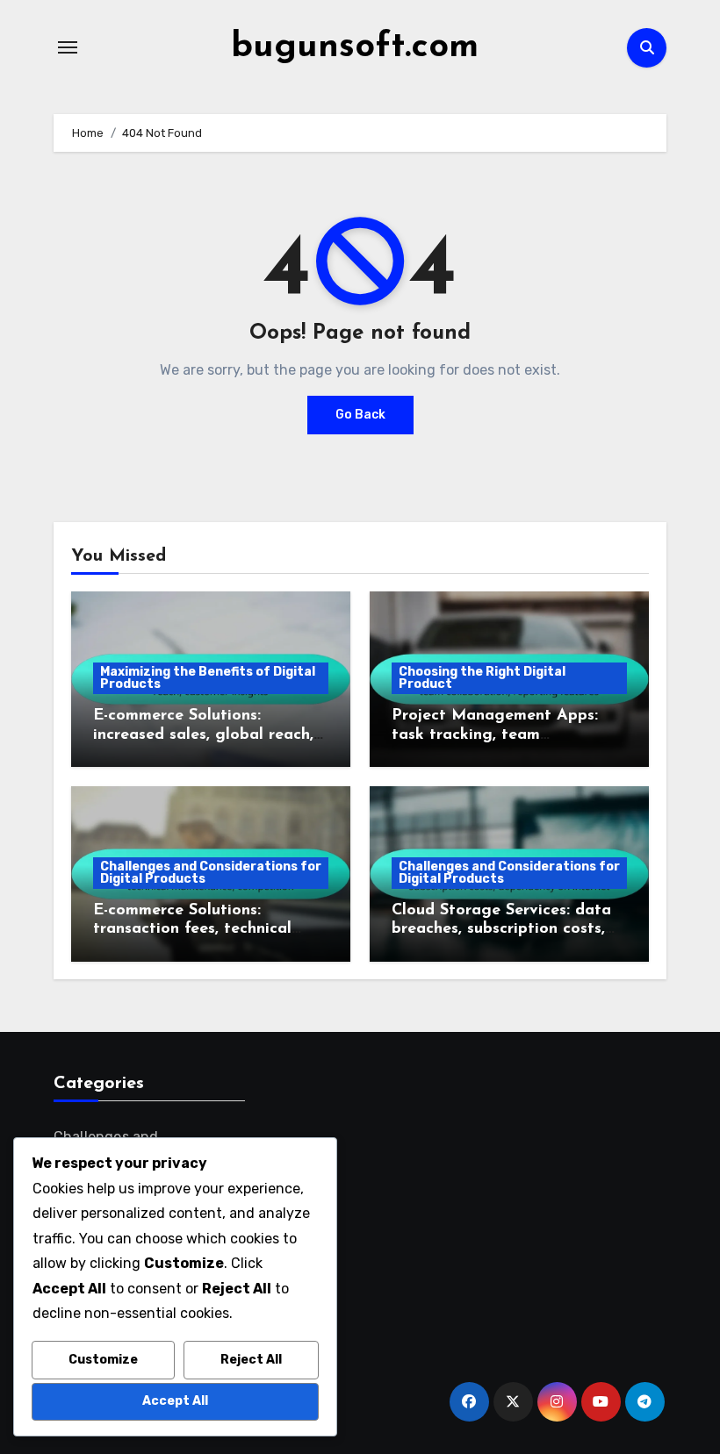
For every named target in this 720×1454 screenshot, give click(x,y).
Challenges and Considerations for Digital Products (210, 872)
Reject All (251, 1359)
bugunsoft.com (355, 47)
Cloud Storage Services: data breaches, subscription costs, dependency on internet (501, 929)
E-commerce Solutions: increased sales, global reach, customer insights (203, 735)
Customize (103, 1359)
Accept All (175, 1400)
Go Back (360, 414)
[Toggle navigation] (68, 47)
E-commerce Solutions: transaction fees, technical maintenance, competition (192, 929)
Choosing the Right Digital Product (482, 677)
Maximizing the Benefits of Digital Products (207, 677)
